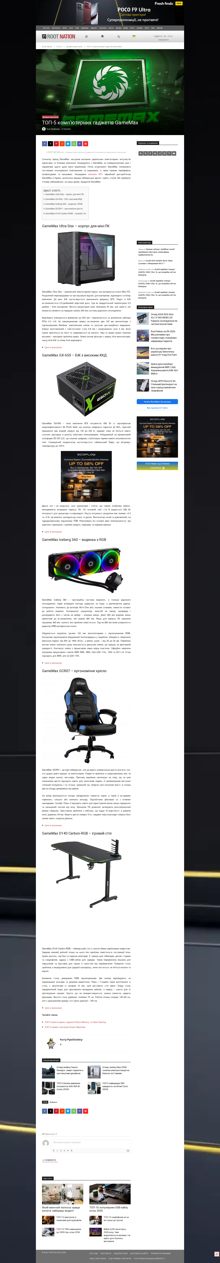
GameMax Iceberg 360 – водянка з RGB (63, 203)
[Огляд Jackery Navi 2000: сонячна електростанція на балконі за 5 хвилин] (94, 1072)
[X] (50, 143)
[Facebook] (44, 143)
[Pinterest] (56, 143)
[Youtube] (174, 153)
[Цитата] (68, 1150)
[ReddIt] (62, 143)
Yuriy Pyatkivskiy (71, 1039)
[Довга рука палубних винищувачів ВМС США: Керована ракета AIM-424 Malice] (143, 368)
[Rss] (141, 153)
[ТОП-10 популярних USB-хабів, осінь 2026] (110, 1194)
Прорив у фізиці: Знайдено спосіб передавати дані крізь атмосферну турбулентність (156, 252)
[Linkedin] (155, 153)
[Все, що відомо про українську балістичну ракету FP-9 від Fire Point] (143, 353)
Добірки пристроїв (74, 46)
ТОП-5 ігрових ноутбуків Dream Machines (65, 1027)
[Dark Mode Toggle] (216, 1254)
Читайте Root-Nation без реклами (157, 401)
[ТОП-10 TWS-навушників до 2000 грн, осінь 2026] (48, 1232)
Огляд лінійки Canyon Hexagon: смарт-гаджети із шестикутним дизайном (70, 1070)
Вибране (53, 1102)
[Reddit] (159, 153)
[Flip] (85, 143)
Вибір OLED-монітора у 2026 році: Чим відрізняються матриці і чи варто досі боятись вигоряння (117, 1235)
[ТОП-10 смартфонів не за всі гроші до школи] (95, 1220)
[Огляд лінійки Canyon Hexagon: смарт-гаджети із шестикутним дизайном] (48, 1072)
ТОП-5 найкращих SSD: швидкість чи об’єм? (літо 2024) (115, 1086)
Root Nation (47, 46)
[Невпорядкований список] (64, 1150)
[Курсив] (57, 1150)
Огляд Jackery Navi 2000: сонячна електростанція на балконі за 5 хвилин (115, 1070)
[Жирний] (54, 1150)
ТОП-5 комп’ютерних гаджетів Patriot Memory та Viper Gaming (75, 1022)
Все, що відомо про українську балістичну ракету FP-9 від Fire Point (164, 351)
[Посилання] (71, 1150)
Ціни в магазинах (53, 347)
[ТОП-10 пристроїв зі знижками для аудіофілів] (48, 1220)
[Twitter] (145, 153)
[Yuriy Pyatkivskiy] (51, 1043)
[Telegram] (68, 143)
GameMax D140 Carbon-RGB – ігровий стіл (65, 213)
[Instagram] (164, 153)
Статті (59, 46)
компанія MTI (95, 174)
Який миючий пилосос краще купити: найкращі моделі (61, 1209)
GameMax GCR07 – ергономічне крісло (64, 208)
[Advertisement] (86, 928)
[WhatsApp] (73, 143)
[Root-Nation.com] (58, 36)
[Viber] (79, 143)
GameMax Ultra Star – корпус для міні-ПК (64, 194)
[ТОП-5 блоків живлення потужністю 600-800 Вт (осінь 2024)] (48, 1088)
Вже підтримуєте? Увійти (157, 408)
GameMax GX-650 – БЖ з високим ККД (63, 198)
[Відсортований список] (61, 1150)
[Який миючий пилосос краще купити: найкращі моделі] (62, 1194)
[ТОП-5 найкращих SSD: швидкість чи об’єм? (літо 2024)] (94, 1088)
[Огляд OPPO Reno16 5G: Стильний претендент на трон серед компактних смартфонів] (143, 385)
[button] (118, 36)
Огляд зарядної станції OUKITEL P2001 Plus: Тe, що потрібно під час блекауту (157, 272)
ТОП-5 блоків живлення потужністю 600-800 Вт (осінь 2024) (68, 1086)
